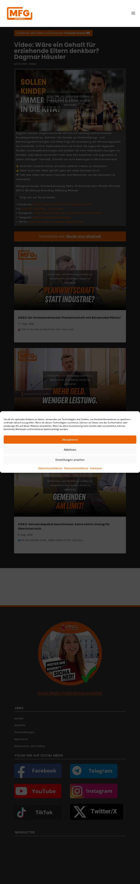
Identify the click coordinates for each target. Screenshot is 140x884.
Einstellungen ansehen (70, 460)
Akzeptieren (70, 439)
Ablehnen (70, 449)
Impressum (96, 467)
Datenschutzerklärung (50, 467)
